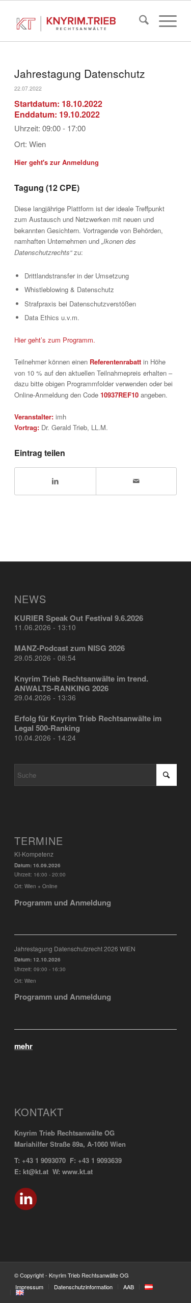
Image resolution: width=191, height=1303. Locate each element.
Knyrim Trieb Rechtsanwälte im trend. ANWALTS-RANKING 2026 (81, 683)
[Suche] (139, 21)
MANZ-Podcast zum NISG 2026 (69, 648)
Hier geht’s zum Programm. (54, 340)
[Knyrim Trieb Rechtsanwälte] (79, 21)
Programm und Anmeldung (62, 902)
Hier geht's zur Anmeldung (56, 162)
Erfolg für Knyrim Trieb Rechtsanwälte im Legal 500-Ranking (87, 723)
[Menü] (163, 21)
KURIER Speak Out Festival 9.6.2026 (78, 618)
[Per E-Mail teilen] (136, 481)
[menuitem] (139, 21)
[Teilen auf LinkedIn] (55, 481)
